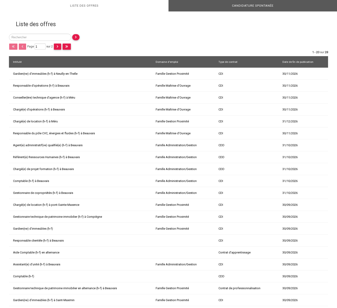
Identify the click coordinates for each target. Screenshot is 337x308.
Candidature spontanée (252, 5)
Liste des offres (84, 5)
